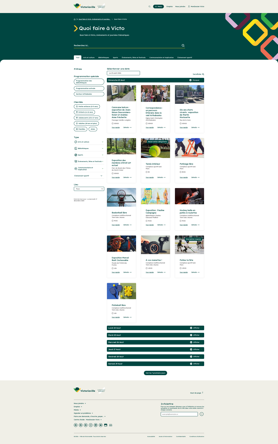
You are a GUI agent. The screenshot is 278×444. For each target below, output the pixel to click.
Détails (126, 127)
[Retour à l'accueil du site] (75, 19)
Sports (115, 58)
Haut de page (195, 393)
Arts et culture (88, 58)
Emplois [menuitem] (170, 6)
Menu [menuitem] (160, 6)
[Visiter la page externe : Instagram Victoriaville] (91, 425)
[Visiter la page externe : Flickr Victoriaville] (106, 425)
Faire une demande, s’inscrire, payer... (88, 416)
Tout (77, 58)
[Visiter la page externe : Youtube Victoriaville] (101, 425)
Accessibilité (151, 436)
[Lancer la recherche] (183, 45)
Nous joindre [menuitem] (180, 6)
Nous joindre (79, 403)
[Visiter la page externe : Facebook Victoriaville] (76, 425)
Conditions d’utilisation (196, 436)
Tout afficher (197, 74)
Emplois (77, 407)
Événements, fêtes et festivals (134, 58)
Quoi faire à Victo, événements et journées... (94, 19)
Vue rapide (116, 127)
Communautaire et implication (161, 58)
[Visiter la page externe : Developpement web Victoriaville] (111, 425)
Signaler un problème (82, 413)
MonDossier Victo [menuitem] (197, 6)
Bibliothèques (103, 58)
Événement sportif (185, 58)
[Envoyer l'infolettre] (201, 414)
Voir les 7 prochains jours (155, 373)
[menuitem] (89, 6)
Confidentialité (181, 436)
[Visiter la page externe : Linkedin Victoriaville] (96, 425)
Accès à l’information (165, 436)
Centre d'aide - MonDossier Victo (86, 420)
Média (76, 410)
